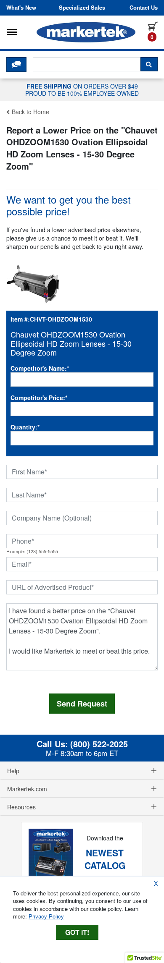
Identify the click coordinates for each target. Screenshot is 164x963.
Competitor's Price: (39, 397)
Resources (21, 807)
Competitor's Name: (40, 368)
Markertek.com (27, 789)
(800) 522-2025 (99, 744)
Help (13, 771)
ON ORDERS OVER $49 (82, 89)
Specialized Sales (82, 7)
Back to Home (29, 111)
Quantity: (25, 427)
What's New (21, 7)
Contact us (144, 7)
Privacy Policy (46, 916)
